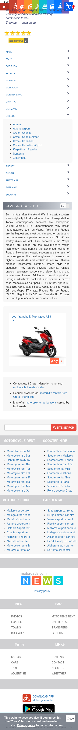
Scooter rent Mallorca (60, 455)
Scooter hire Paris (58, 482)
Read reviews (16, 40)
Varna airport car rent (60, 519)
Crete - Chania (22, 132)
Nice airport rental (17, 541)
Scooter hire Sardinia (60, 464)
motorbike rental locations (41, 402)
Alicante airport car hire (61, 537)
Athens (17, 124)
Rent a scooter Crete (59, 490)
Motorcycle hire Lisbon (20, 473)
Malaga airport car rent (61, 532)
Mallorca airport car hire (61, 528)
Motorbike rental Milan (20, 451)
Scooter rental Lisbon (60, 460)
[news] (42, 578)
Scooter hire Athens (59, 473)
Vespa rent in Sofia (58, 486)
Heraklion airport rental (20, 537)
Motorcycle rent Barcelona (22, 464)
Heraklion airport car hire (62, 541)
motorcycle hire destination (29, 387)
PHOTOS (16, 616)
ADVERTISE (18, 673)
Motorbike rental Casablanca (24, 550)
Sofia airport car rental (60, 510)
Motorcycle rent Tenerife (21, 468)
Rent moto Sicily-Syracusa (22, 460)
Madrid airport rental (19, 519)
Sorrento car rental (58, 550)
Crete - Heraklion (23, 141)
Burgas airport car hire (60, 515)
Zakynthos (19, 158)
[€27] (37, 338)
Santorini (18, 153)
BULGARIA (17, 633)
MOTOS (16, 657)
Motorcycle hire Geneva (21, 490)
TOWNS (16, 627)
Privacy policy (42, 591)
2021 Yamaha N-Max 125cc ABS (31, 316)
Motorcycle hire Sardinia (21, 455)
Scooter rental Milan (59, 468)
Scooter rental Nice (58, 477)
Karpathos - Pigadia (25, 149)
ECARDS (16, 622)
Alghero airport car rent (61, 545)
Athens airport (21, 128)
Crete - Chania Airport (26, 137)
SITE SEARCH (65, 427)
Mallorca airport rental (20, 510)
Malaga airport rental (19, 515)
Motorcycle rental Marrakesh (24, 545)
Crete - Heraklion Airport (27, 145)
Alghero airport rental (19, 523)
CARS (14, 662)
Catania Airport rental (19, 528)
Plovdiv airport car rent (60, 523)
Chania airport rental (19, 532)
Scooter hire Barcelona (61, 451)
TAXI (14, 668)
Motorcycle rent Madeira (21, 482)
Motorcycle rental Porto (21, 477)
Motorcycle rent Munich (21, 486)
